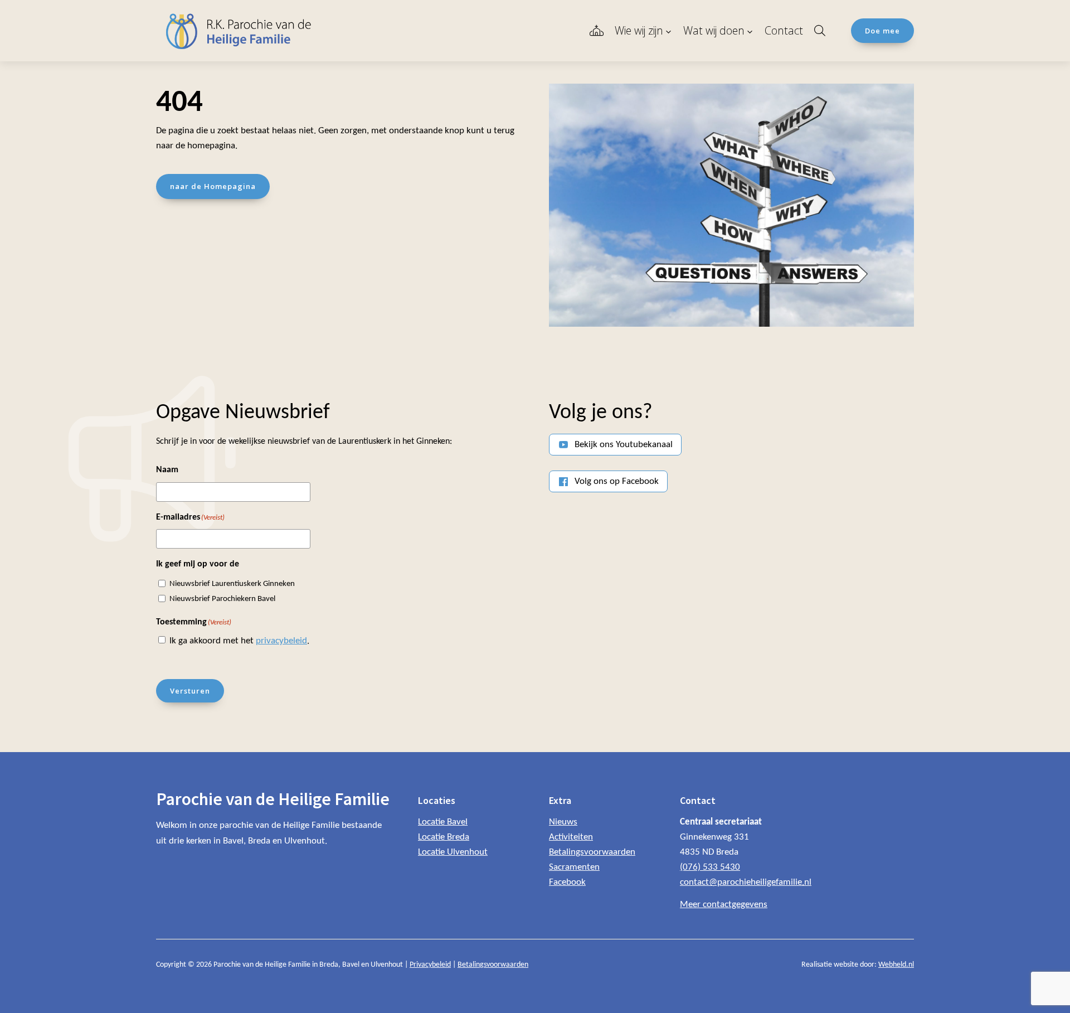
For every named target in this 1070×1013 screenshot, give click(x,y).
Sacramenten (574, 867)
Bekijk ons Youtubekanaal (624, 444)
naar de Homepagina (213, 186)
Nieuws (563, 822)
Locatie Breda (443, 837)
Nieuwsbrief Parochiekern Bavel (222, 599)
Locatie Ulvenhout (453, 852)
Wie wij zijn (639, 30)
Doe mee (882, 31)
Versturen (190, 691)
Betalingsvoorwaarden (592, 852)
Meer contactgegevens (723, 904)
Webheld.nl (896, 964)
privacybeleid (281, 641)
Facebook (567, 882)
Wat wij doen (714, 30)
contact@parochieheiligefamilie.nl (745, 882)
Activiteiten (571, 837)
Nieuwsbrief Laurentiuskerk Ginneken (232, 584)
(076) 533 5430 (710, 867)
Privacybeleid (430, 964)
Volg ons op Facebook (617, 481)
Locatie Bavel (443, 822)
